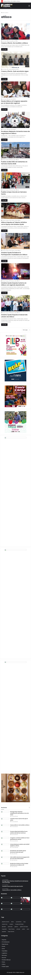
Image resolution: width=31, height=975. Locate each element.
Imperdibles (4, 950)
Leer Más (4, 49)
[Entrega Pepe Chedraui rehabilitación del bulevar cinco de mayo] (5, 813)
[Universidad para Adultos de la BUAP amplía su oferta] (5, 846)
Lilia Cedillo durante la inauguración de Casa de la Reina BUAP (19, 857)
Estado (3, 946)
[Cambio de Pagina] (6, 6)
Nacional (4, 957)
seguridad (4, 931)
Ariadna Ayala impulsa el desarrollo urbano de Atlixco (14, 316)
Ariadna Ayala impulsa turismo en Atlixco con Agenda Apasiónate (13, 284)
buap (24, 921)
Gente (3, 948)
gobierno (16, 926)
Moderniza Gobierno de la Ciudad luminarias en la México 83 (19, 864)
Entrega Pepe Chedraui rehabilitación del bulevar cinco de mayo (19, 813)
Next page (25, 329)
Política (3, 964)
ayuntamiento (18, 921)
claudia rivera (4, 924)
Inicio (3, 12)
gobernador (10, 926)
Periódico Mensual (6, 959)
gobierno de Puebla (24, 926)
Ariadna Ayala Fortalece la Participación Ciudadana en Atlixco (14, 254)
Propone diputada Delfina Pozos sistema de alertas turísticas (17, 1)
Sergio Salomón (11, 931)
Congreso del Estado (19, 924)
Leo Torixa (4, 41)
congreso (11, 924)
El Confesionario (5, 941)
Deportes (4, 939)
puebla (23, 929)
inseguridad (4, 929)
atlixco (12, 921)
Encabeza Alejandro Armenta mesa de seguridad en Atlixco (15, 132)
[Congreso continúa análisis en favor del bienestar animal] (5, 840)
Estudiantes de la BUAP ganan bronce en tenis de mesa (18, 851)
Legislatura (4, 953)
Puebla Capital (5, 966)
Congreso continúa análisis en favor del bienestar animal (19, 838)
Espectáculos (5, 944)
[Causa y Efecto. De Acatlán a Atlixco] (5, 827)
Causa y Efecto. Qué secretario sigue (14, 71)
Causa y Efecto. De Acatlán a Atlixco (14, 43)
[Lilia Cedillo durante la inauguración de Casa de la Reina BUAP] (5, 859)
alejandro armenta (5, 921)
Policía (3, 962)
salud (28, 929)
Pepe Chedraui (12, 929)
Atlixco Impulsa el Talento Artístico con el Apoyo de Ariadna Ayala (14, 223)
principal (18, 929)
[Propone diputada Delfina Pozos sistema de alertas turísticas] (5, 833)
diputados (4, 926)
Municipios (4, 955)
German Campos (5, 159)
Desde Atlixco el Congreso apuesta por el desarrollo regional (14, 102)
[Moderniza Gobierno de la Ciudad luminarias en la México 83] (5, 865)
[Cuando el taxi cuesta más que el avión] (5, 820)
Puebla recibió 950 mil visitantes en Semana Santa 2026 (14, 163)
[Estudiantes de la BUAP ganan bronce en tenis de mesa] (5, 852)
